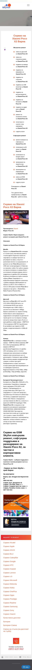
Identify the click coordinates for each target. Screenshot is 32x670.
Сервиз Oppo (8, 595)
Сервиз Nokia (8, 588)
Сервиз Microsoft (10, 580)
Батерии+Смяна (10, 625)
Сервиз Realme (9, 603)
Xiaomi (16, 228)
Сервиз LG (7, 576)
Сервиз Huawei (9, 569)
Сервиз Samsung (10, 606)
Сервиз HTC (8, 565)
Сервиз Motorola (10, 584)
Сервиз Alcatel (9, 543)
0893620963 (3, 1)
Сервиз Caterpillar (10, 558)
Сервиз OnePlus (10, 591)
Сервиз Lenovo (9, 573)
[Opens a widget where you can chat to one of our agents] (25, 667)
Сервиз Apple (8, 546)
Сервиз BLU (8, 554)
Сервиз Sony (8, 610)
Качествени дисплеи (11, 618)
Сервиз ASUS (9, 550)
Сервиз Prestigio (10, 599)
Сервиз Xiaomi (9, 614)
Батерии (6, 622)
